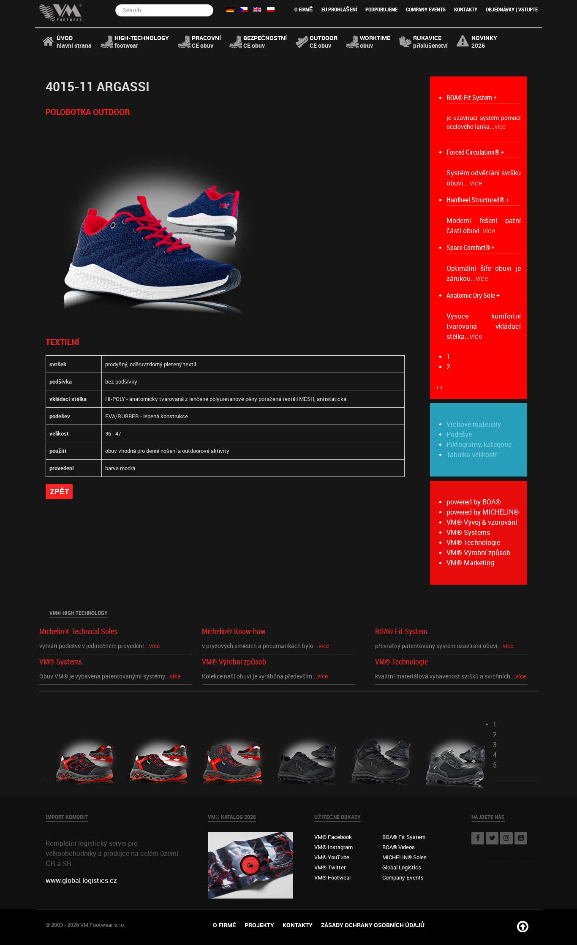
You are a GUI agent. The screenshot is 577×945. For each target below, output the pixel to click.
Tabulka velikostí (471, 455)
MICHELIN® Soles (404, 857)
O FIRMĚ (303, 9)
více (500, 127)
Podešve (459, 434)
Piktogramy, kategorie (479, 445)
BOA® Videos (398, 847)
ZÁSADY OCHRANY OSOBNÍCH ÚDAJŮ (373, 925)
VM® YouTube (331, 857)
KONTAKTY (465, 9)
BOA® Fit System (401, 631)
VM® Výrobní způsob (478, 553)
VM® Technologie (473, 543)
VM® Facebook (333, 836)
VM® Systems (468, 532)
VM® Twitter (330, 867)
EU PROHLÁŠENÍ (339, 9)
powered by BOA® (473, 502)
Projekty (259, 925)
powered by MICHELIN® (482, 512)
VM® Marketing (470, 563)
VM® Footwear (332, 877)
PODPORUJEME (381, 9)
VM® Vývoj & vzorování (481, 522)
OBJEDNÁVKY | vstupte (512, 9)
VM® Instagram (333, 847)
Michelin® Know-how (234, 631)
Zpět (59, 491)
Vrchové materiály (473, 424)
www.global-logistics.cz (81, 881)
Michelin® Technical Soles (78, 631)
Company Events (426, 9)
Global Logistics (401, 867)
